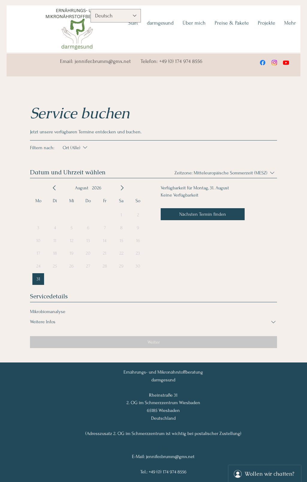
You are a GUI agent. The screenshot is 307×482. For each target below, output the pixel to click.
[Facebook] (262, 62)
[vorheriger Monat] (54, 187)
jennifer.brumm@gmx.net (103, 61)
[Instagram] (274, 62)
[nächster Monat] (122, 187)
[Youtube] (286, 62)
